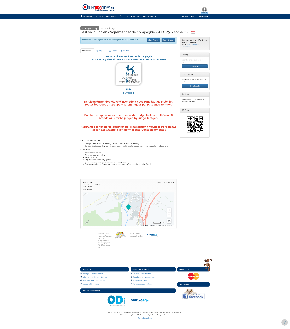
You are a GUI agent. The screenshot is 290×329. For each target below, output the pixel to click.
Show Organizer (151, 16)
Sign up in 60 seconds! (90, 284)
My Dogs (124, 16)
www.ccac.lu (186, 47)
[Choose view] (169, 221)
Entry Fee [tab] (101, 51)
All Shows (87, 16)
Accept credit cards (140, 280)
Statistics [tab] (125, 51)
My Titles (136, 16)
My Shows (112, 16)
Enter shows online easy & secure (94, 277)
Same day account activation (143, 284)
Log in (193, 16)
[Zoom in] (169, 210)
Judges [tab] (114, 51)
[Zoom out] (169, 215)
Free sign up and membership (93, 274)
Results (100, 16)
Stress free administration (142, 274)
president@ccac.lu (194, 45)
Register (185, 16)
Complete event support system (144, 277)
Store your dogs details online (93, 280)
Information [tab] (88, 51)
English (204, 16)
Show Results (153, 40)
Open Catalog (168, 40)
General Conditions (145, 318)
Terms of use (144, 225)
